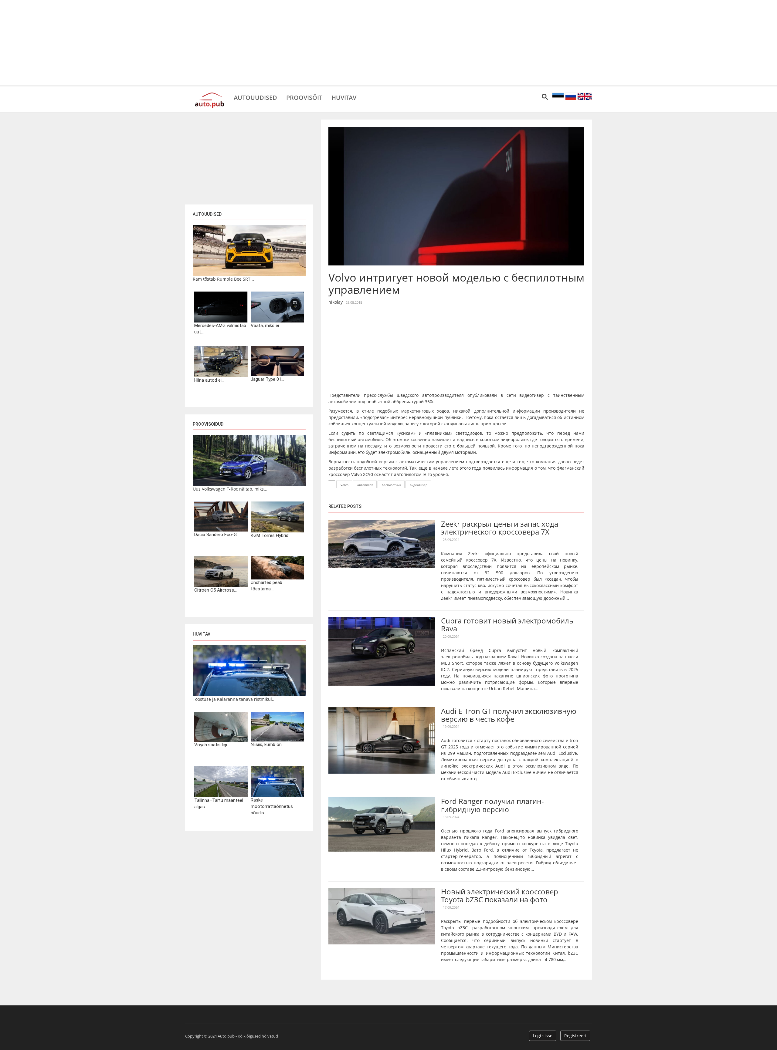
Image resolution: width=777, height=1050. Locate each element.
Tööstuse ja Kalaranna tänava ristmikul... (234, 699)
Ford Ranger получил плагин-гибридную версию (492, 805)
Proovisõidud (208, 424)
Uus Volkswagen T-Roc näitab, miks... (230, 489)
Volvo (344, 485)
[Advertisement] (388, 42)
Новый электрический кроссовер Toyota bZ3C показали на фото (499, 895)
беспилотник (391, 485)
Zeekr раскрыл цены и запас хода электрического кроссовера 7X (499, 528)
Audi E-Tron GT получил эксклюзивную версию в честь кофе (508, 715)
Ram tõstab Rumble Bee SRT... (223, 279)
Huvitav (343, 97)
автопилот (365, 485)
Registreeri (575, 1035)
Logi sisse (542, 1035)
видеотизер (418, 485)
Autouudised (255, 97)
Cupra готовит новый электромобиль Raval (507, 624)
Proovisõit (304, 97)
